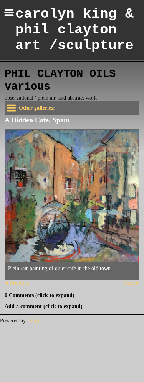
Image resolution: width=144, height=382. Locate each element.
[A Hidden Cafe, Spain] (72, 196)
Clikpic (35, 321)
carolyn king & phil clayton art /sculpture (74, 29)
